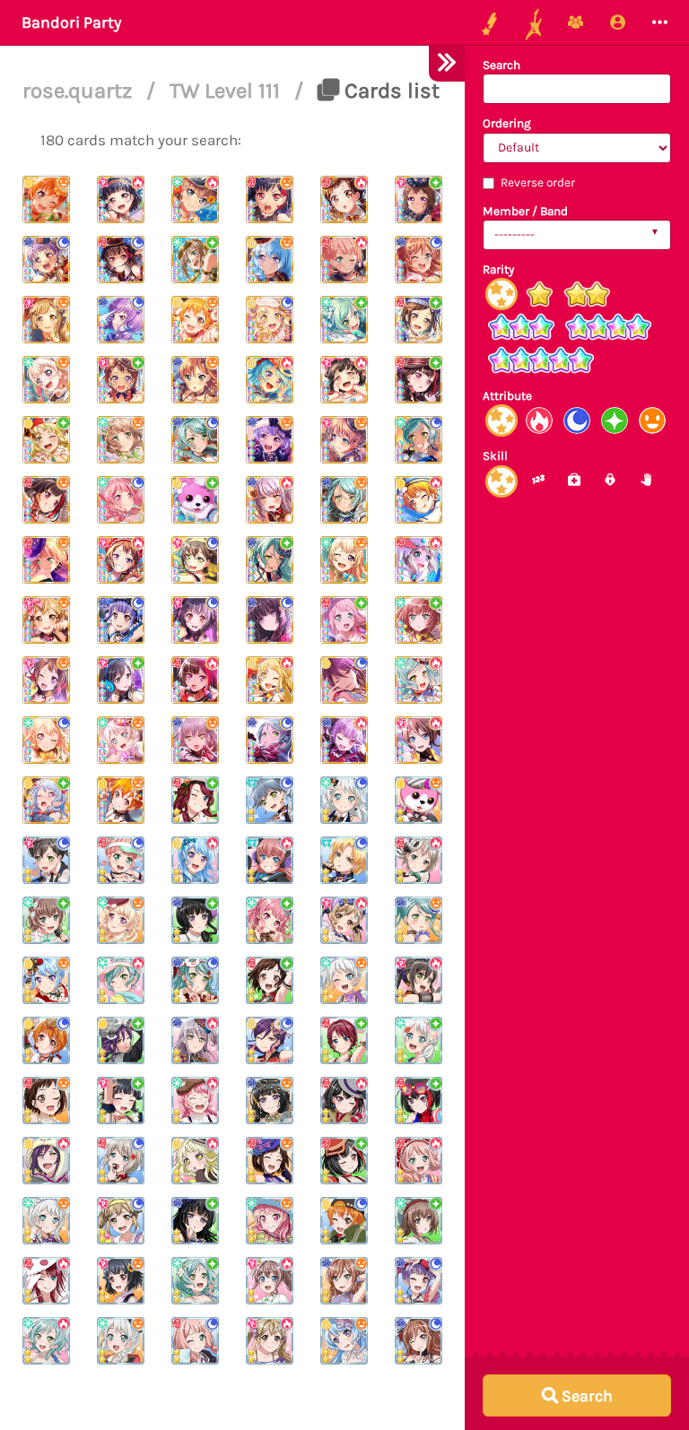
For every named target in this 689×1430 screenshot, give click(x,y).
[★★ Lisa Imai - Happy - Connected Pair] (344, 1280)
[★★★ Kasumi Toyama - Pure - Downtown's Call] (120, 379)
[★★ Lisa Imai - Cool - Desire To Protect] (418, 1341)
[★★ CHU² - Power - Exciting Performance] (269, 860)
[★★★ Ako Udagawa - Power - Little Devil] (344, 740)
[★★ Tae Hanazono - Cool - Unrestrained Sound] (46, 860)
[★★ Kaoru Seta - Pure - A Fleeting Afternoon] (120, 1040)
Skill (495, 456)
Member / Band (525, 211)
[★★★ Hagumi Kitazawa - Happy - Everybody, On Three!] (120, 800)
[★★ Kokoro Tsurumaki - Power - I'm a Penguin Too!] (195, 1160)
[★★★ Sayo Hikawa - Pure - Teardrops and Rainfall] (269, 560)
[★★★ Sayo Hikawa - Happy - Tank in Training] (344, 500)
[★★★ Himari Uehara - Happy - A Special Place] (46, 560)
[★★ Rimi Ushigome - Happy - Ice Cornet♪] (120, 1280)
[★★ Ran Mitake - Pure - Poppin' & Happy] (344, 1160)
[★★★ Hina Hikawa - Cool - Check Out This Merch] (418, 440)
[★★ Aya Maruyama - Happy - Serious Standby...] (269, 1220)
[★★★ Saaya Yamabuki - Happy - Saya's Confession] (344, 440)
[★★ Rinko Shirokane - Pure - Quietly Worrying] (195, 1220)
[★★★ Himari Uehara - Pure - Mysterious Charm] (344, 620)
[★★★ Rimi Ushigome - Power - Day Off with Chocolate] (344, 379)
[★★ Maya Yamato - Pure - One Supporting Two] (418, 1220)
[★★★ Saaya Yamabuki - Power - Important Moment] (418, 740)
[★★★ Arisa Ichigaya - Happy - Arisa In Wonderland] (46, 620)
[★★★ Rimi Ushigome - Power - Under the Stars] (120, 199)
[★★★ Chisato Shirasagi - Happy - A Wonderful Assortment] (46, 379)
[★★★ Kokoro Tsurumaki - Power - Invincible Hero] (269, 680)
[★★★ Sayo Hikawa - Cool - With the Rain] (195, 440)
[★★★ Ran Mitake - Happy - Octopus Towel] (46, 500)
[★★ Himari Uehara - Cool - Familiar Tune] (195, 1341)
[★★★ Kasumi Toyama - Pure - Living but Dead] (418, 199)
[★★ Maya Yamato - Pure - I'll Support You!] (46, 920)
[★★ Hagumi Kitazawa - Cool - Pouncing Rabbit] (46, 1040)
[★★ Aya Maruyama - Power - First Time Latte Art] (195, 1100)
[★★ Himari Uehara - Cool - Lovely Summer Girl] (120, 860)
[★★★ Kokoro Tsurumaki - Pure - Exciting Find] (46, 440)
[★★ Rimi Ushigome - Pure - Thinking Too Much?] (120, 1100)
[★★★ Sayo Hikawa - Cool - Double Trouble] (269, 740)
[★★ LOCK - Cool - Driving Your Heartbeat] (269, 800)
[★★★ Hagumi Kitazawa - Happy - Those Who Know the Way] (195, 319)
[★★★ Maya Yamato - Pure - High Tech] (195, 259)
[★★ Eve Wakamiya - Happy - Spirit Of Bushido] (120, 1341)
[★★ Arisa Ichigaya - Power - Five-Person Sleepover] (269, 1341)
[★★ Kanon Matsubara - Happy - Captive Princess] (344, 1341)
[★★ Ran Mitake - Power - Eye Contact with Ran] (344, 1100)
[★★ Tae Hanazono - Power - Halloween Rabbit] (418, 980)
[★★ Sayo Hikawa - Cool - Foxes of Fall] (195, 980)
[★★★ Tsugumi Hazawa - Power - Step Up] (344, 199)
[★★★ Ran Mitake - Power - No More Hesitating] (195, 680)
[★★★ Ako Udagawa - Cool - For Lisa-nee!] (46, 259)
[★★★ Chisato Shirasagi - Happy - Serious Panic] (344, 560)
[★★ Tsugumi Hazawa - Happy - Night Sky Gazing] (269, 1160)
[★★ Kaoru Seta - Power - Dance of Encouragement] (46, 1160)
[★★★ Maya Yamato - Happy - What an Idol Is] (120, 440)
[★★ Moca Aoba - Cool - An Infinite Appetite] (120, 1160)
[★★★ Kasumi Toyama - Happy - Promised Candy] (46, 680)
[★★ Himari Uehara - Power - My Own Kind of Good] (418, 1160)
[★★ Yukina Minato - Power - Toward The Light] (195, 1040)
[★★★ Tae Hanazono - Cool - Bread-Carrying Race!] (195, 560)
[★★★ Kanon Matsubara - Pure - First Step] (46, 800)
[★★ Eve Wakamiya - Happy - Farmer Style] (344, 980)
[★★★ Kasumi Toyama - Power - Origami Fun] (120, 560)
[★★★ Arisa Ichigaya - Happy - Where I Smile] (46, 319)
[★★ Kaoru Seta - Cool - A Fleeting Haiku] (269, 1040)
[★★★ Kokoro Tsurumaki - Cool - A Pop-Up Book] (269, 319)
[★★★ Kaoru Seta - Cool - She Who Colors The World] (344, 680)
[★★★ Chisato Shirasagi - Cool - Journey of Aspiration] (46, 740)
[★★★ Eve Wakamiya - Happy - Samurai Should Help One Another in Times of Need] (120, 740)
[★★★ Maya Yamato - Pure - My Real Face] (418, 620)
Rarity (498, 269)
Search (501, 65)
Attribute (507, 396)
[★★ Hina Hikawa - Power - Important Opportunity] (46, 1341)
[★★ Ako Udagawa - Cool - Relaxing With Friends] (418, 1280)
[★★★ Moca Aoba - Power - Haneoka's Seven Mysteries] (418, 560)
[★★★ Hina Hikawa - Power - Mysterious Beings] (418, 680)
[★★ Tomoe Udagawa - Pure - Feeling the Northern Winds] (344, 1040)
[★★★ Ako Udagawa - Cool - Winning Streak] (120, 319)
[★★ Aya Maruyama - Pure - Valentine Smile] (269, 920)
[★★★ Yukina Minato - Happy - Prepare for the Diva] (195, 740)
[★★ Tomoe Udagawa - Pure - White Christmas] (195, 800)
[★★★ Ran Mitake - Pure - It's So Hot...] (418, 379)
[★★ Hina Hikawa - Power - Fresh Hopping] (120, 980)
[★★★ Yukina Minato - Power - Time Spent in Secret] (269, 500)
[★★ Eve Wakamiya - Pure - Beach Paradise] (418, 1040)
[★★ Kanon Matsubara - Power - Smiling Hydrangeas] (195, 860)
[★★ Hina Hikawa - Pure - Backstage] (195, 1280)
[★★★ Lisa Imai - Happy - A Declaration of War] (195, 379)
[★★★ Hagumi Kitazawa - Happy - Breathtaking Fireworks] (46, 199)
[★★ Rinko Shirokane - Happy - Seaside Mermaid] (269, 1100)
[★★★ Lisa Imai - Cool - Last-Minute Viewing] (418, 259)
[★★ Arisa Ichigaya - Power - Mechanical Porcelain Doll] (344, 920)
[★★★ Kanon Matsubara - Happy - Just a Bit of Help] (269, 259)
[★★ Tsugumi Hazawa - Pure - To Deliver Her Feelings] (269, 980)
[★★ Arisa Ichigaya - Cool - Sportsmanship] (120, 1220)
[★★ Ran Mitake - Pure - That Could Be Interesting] (418, 1100)
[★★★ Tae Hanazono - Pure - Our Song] (120, 680)
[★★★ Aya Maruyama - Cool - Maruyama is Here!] (120, 500)
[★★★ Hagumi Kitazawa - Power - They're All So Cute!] (418, 500)
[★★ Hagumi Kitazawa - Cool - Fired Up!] (344, 1220)
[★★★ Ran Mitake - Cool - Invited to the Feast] (120, 259)
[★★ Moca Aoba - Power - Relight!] (418, 860)
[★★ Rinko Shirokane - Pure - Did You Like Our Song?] (195, 920)
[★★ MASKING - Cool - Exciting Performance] (344, 860)
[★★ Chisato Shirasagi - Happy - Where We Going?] (120, 920)
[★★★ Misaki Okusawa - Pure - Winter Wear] (195, 500)
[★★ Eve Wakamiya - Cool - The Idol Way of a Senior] (344, 800)
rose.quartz (79, 90)
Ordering (507, 123)
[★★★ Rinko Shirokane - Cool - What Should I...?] (269, 620)
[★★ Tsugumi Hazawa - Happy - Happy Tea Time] (46, 1100)
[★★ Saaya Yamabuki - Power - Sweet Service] (269, 1280)
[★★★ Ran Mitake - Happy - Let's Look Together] (269, 199)
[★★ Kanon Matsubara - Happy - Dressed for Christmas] (46, 980)
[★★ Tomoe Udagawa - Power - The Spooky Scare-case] (46, 1280)
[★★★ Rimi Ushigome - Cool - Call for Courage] (195, 620)
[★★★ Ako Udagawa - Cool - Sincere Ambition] (120, 620)
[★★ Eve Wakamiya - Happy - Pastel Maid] (46, 1220)
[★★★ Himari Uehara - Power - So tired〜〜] (344, 259)
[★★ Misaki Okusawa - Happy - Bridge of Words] (418, 800)
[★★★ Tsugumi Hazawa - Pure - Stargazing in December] (418, 319)
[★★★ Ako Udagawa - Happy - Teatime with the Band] (269, 440)
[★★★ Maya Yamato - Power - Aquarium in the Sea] (195, 199)
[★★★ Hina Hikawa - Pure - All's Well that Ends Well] (344, 319)
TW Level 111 (227, 90)
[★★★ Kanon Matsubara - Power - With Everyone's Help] (269, 379)
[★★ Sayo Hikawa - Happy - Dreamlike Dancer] (418, 920)
